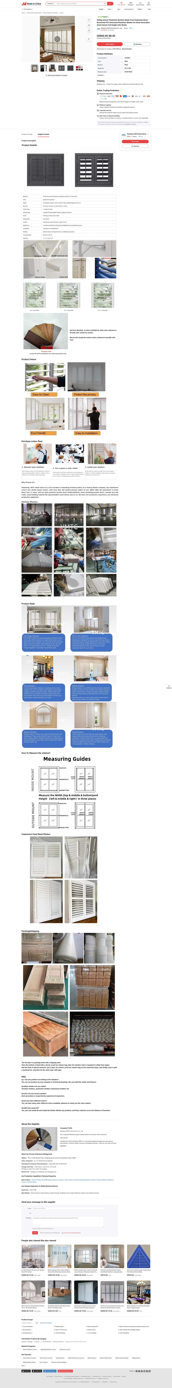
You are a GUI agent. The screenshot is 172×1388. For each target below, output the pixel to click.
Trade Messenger (50, 1371)
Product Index (116, 1376)
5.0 (129, 136)
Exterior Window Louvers (30, 1349)
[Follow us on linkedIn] (149, 1371)
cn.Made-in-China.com (102, 1378)
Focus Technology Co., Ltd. (73, 1382)
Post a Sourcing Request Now (71, 1233)
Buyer (109, 9)
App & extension (128, 9)
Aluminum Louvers (65, 1349)
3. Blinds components (92, 1326)
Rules (149, 9)
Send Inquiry (110, 44)
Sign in (148, 5)
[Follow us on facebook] (137, 1371)
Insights (124, 1376)
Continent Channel (106, 1376)
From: (29, 1208)
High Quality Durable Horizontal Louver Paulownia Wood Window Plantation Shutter (85, 1307)
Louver (61, 13)
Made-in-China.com (78, 1378)
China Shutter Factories (29, 1358)
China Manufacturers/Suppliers (71, 1376)
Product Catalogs (47, 1323)
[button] (105, 3)
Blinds (39, 1180)
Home (23, 13)
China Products (58, 1376)
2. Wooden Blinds (58, 1326)
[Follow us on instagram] (142, 1371)
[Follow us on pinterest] (147, 1371)
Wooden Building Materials (82, 1180)
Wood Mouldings (47, 1180)
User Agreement (96, 1382)
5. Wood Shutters (26, 1330)
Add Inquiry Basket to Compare (57, 75)
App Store (26, 1371)
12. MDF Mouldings (123, 1333)
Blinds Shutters (92, 1358)
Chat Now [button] (139, 44)
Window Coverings (57, 1180)
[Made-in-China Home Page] (31, 4)
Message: (28, 1218)
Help (118, 9)
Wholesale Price (96, 1376)
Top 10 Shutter (44, 1362)
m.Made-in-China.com (90, 1378)
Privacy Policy (113, 1382)
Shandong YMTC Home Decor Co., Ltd (111, 28)
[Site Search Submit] (110, 3)
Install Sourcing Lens (66, 1371)
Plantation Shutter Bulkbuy (58, 1362)
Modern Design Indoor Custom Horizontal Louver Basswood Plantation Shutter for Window (85, 1272)
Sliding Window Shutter (29, 1362)
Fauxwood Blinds (102, 1180)
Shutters (34, 1180)
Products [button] (50, 4)
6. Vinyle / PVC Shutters (60, 1330)
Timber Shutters (69, 1180)
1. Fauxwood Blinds (27, 1326)
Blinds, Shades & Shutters (50, 13)
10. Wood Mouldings (59, 1333)
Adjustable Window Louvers (48, 1349)
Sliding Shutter (136, 1358)
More (23, 1365)
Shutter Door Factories (46, 1358)
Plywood (93, 1180)
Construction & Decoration (34, 13)
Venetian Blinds (31, 1182)
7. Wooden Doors (90, 1330)
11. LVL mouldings (91, 1333)
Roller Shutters (60, 1358)
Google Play (37, 1371)
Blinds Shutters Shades (122, 1358)
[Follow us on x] (139, 1371)
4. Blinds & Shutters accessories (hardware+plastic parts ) (134, 1326)
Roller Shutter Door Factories (76, 1358)
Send (35, 1233)
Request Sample (127, 49)
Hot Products (49, 1376)
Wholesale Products (86, 1376)
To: (30, 1213)
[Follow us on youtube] (144, 1371)
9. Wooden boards (27, 1333)
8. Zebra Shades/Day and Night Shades (129, 1330)
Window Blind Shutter (106, 1358)
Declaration (105, 1382)
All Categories (28, 9)
